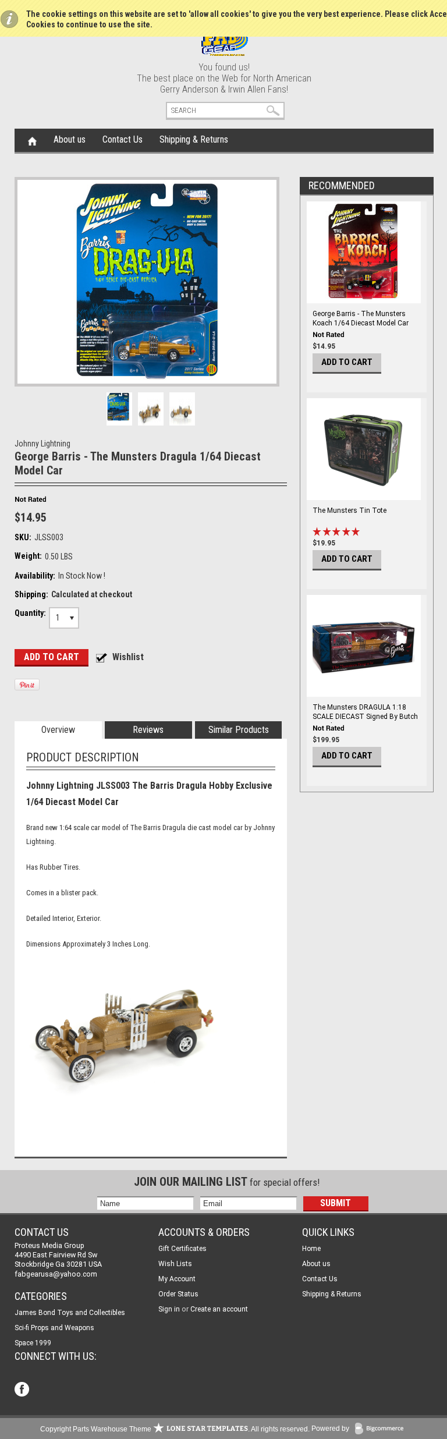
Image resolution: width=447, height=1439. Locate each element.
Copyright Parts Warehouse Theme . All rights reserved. (175, 1428)
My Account (177, 1279)
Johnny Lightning (42, 443)
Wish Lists (175, 1264)
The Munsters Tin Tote (349, 510)
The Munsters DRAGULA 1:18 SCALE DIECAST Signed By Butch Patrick (365, 716)
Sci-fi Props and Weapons (54, 1328)
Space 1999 (33, 1343)
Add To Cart (346, 362)
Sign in (169, 1309)
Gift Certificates (182, 1249)
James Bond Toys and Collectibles (70, 1313)
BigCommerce (382, 1429)
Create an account (219, 1309)
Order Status (178, 1294)
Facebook (23, 1390)
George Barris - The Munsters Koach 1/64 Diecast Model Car (361, 318)
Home (32, 140)
